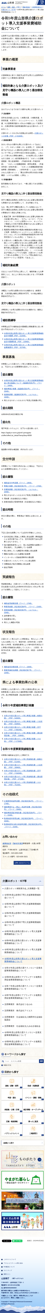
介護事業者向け (37, 7)
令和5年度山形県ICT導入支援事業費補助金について (22, 896)
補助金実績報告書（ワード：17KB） (18, 603)
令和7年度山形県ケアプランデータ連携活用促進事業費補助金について (23, 996)
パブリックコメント (11, 1133)
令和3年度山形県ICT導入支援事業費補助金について (22, 905)
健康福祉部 (6, 843)
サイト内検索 (3, 1061)
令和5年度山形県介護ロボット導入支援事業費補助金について (23, 960)
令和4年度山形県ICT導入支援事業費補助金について (22, 923)
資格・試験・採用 (11, 1086)
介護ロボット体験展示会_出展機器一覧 (22, 888)
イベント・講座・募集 (33, 1098)
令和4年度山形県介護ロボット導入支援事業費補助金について (23, 941)
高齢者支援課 (17, 843)
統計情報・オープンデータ (33, 1110)
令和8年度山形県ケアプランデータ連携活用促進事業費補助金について (23, 1042)
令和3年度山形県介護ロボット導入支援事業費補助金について (23, 950)
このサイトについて (10, 1259)
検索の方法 (7, 1065)
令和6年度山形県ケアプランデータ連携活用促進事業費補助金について (23, 978)
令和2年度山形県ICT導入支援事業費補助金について (22, 914)
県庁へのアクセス (18, 1278)
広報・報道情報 (12, 1121)
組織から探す (9, 1143)
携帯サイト (7, 1274)
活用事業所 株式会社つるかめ (18, 1004)
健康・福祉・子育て (14, 7)
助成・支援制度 (33, 1086)
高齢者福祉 (26, 7)
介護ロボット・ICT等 (8, 10)
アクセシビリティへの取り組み (13, 1263)
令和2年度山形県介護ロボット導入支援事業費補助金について (23, 932)
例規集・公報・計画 (11, 1110)
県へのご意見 (33, 1121)
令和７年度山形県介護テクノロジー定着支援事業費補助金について (23, 987)
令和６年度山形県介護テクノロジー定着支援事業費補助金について (23, 969)
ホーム (3, 7)
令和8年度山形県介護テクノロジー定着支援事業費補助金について (23, 1033)
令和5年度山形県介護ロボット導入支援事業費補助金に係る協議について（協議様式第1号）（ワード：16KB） (24, 382)
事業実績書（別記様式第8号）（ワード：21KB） (23, 607)
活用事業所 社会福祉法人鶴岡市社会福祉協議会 (23, 1018)
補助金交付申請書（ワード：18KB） (18, 483)
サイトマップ (8, 1270)
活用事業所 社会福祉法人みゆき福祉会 (22, 1026)
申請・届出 (12, 1098)
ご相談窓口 (33, 1133)
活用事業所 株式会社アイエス (18, 1011)
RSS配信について (9, 1266)
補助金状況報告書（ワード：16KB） (18, 667)
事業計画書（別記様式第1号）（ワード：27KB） (23, 486)
